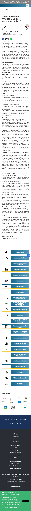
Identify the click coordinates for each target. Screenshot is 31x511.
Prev (5, 28)
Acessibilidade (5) (18, 1)
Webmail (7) (7, 2)
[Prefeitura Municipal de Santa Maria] (4, 398)
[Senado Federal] (5, 406)
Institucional (16, 436)
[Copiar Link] (8, 39)
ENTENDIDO (25, 501)
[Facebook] (3, 39)
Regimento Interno (16, 439)
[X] (6, 39)
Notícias (6, 9)
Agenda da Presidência (16, 455)
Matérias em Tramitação (15, 452)
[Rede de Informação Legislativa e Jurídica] (25, 406)
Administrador (24, 2)
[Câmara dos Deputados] (19, 401)
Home (16, 447)
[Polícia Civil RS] (19, 397)
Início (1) (4, 1)
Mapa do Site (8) (13, 2)
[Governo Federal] (11, 401)
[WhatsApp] (11, 39)
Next (26, 28)
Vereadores (16, 441)
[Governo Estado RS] (26, 397)
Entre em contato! (15, 423)
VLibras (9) (20, 2)
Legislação (15, 457)
